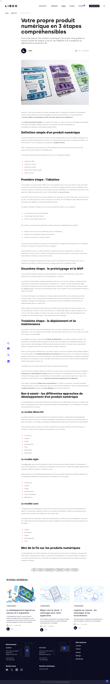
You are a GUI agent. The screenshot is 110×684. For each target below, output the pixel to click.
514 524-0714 (43, 658)
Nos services (42, 6)
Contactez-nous (94, 6)
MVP (68, 569)
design (40, 569)
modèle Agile (27, 464)
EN (104, 6)
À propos (71, 6)
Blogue (63, 6)
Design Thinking (64, 192)
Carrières (81, 6)
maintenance (60, 569)
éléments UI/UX (28, 288)
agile (34, 569)
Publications (14, 13)
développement (49, 569)
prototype (74, 569)
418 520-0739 (10, 658)
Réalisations (54, 6)
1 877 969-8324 (10, 659)
